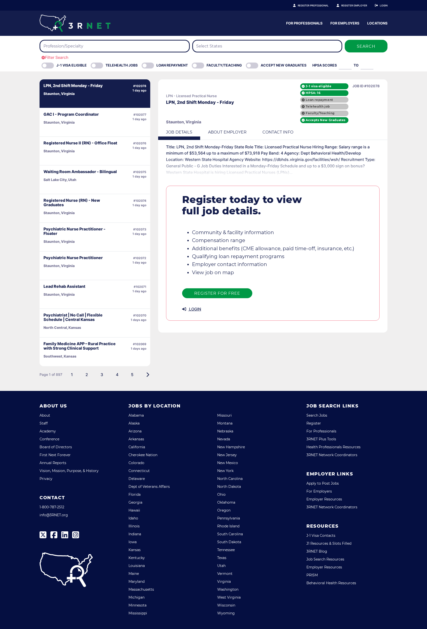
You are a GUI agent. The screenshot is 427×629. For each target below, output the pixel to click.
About (45, 415)
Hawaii (134, 510)
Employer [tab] (227, 132)
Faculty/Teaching (224, 65)
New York (225, 471)
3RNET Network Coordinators (331, 455)
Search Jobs (316, 415)
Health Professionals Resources (333, 447)
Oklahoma (226, 502)
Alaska (134, 423)
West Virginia (229, 597)
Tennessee (226, 550)
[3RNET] (75, 23)
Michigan (136, 597)
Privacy (46, 478)
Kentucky (136, 558)
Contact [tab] (277, 132)
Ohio (221, 494)
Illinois (134, 526)
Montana (225, 423)
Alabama (136, 415)
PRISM (312, 575)
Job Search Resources (325, 559)
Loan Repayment (172, 65)
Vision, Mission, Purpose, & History (69, 471)
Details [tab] (179, 132)
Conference (49, 439)
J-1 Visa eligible (71, 65)
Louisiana (136, 565)
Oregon (224, 510)
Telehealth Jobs (122, 65)
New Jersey (227, 455)
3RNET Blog (316, 551)
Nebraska (225, 431)
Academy (48, 431)
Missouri (224, 415)
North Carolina (230, 478)
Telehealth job (318, 106)
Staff (44, 423)
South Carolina (230, 534)
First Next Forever (55, 455)
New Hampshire (231, 447)
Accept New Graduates (283, 65)
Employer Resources (324, 499)
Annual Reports (53, 463)
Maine (133, 573)
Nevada (223, 439)
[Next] (147, 374)
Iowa (132, 542)
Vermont (225, 573)
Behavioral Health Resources (331, 583)
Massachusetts (141, 589)
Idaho (133, 518)
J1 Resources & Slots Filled (328, 543)
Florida (134, 494)
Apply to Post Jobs (322, 483)
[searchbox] (72, 46)
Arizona (135, 431)
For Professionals (304, 23)
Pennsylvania (228, 518)
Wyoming (226, 613)
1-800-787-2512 (52, 507)
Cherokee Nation (142, 455)
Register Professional (313, 5)
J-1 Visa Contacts (320, 535)
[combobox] (115, 46)
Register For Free (217, 293)
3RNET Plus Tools (321, 439)
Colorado (136, 463)
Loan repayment (319, 100)
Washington (227, 589)
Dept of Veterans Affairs (149, 486)
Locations (377, 23)
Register (313, 423)
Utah (221, 565)
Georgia (135, 502)
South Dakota (229, 542)
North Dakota (229, 486)
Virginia (224, 581)
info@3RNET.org (54, 515)
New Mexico (227, 463)
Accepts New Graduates (325, 120)
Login (383, 5)
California (136, 447)
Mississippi (137, 613)
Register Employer (354, 5)
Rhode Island (228, 526)
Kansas (134, 550)
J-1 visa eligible (318, 86)
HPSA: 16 (313, 93)
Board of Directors (56, 447)
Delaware (136, 478)
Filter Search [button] (56, 57)
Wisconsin (226, 605)
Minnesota (137, 605)
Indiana (134, 534)
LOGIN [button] (194, 309)
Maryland (136, 581)
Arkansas (136, 439)
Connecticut (139, 471)
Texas (221, 558)
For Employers (344, 23)
